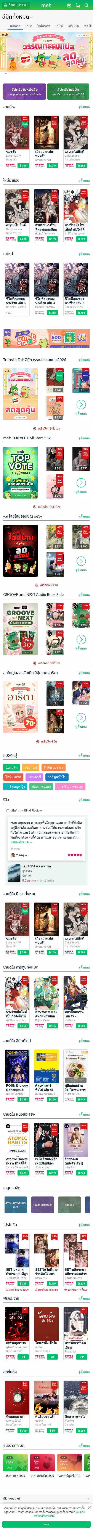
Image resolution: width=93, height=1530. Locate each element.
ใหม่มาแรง (43, 26)
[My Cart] (78, 5)
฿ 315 (58, 703)
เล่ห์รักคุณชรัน (16, 1343)
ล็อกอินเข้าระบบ (17, 5)
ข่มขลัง (11, 151)
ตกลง (46, 1524)
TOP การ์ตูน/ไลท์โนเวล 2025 (69, 1476)
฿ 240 (58, 574)
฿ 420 (58, 624)
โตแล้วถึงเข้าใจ (46, 1343)
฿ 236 (58, 417)
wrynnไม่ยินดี (74, 151)
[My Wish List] (68, 5)
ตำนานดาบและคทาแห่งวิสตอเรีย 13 (46, 1016)
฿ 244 (58, 468)
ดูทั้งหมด (84, 107)
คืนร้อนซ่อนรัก (45, 1416)
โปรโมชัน (73, 26)
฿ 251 (84, 703)
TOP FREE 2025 (15, 1476)
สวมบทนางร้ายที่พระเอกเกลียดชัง (46, 229)
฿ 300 (84, 546)
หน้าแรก (15, 26)
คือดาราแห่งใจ (75, 1416)
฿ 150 (84, 468)
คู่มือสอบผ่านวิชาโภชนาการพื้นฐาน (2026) (75, 1090)
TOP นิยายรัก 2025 (42, 1476)
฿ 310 (84, 390)
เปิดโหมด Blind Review (26, 810)
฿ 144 (58, 390)
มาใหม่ (59, 26)
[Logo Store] (46, 5)
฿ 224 (58, 730)
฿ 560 (84, 624)
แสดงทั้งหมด (20, 842)
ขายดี (29, 26)
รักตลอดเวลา (15, 1416)
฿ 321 (58, 546)
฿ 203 (58, 495)
